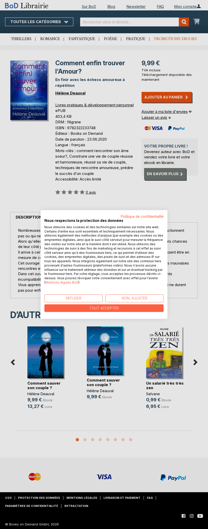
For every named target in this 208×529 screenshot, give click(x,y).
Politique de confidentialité (142, 216)
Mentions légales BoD (61, 282)
